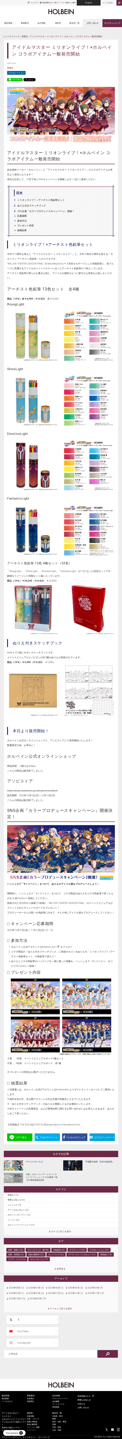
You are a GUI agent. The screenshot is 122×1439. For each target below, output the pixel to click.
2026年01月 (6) (55, 1293)
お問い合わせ (93, 23)
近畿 (54, 1424)
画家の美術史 (32, 1422)
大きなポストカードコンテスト (14, 1419)
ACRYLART (31, 1430)
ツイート (49, 1137)
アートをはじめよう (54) (18, 1210)
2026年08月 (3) (16, 1287)
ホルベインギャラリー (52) (19, 1215)
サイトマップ (44, 1437)
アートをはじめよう (10, 1413)
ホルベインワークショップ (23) (21, 1225)
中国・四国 (56, 1427)
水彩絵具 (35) (59, 1250)
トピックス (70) (14, 1205)
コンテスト (34, 3)
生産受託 (30, 1399)
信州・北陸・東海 (59, 1422)
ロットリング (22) (56, 1254)
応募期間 (22, 216)
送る (21, 1137)
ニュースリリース (11, 36)
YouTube (23, 1331)
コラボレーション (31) (99, 1250)
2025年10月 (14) (17, 1298)
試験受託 (30, 1401)
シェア (75, 1137)
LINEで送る (16, 80)
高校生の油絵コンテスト (11, 1428)
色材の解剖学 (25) (36, 1254)
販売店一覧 (74, 23)
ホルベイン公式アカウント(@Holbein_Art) (33, 946)
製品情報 (8, 23)
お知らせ (81, 1404)
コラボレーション (16, 73)
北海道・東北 (57, 1416)
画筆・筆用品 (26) (16, 1254)
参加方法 (22, 220)
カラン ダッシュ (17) (39, 1259)
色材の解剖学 (32, 1424)
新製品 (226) (13, 1195)
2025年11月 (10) (95, 1293)
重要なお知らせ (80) (16, 1200)
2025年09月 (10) (38, 1298)
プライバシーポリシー (11, 1437)
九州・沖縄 (56, 1430)
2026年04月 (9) (95, 1287)
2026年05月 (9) (75, 1287)
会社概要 (55, 1401)
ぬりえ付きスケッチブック (31, 205)
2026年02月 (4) (36, 1293)
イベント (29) (13, 1220)
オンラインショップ (112, 23)
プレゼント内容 (25, 225)
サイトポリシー (29, 1437)
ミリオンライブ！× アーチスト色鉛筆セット (40, 200)
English (88, 2)
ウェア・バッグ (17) (17, 1259)
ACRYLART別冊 (33, 1427)
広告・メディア (33, 1419)
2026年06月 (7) (55, 1287)
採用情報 (55, 1407)
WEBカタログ (7, 1401)
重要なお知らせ (84, 1400)
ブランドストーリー (60, 1399)
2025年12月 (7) (75, 1293)
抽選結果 (22, 230)
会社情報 (41, 23)
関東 (54, 1419)
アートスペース (58, 1404)
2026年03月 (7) (16, 1293)
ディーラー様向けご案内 (66, 3)
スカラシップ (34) (77, 1250)
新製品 (25, 36)
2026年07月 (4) (36, 1287)
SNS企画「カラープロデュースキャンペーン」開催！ (46, 211)
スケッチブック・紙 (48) (38, 1250)
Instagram (24, 1342)
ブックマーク (105, 1137)
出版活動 (30, 1416)
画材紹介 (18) (106, 1254)
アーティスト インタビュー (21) (82, 1254)
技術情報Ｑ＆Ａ (48, 3)
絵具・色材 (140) (15, 1250)
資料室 (58, 23)
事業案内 (25, 23)
